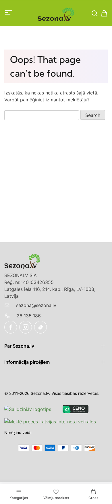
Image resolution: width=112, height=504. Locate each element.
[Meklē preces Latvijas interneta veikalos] (50, 421)
